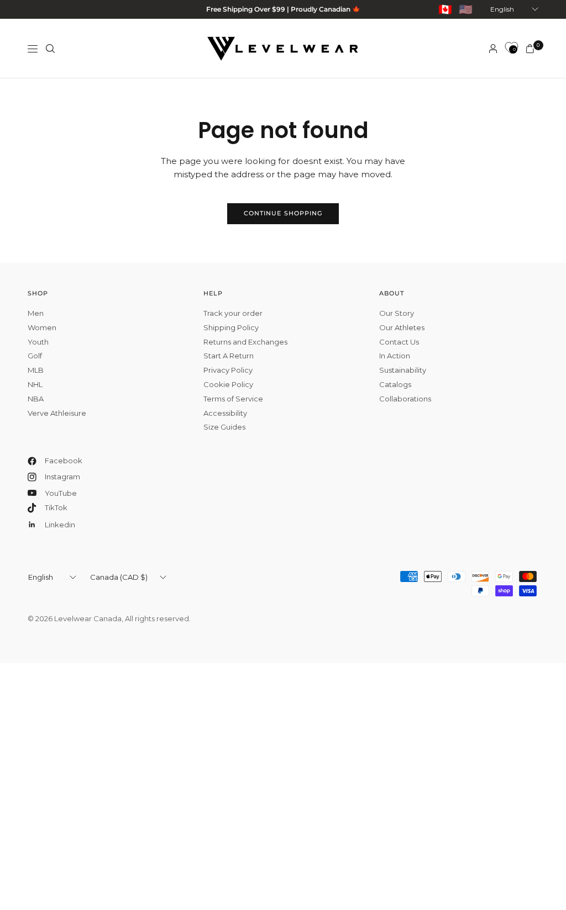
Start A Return (228, 355)
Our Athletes (401, 327)
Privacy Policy (228, 370)
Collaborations (405, 398)
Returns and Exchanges (245, 341)
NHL (35, 384)
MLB (36, 370)
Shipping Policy (231, 327)
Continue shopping (283, 213)
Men (36, 313)
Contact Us (399, 341)
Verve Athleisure (57, 413)
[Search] (50, 48)
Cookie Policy (228, 384)
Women (42, 327)
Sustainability (402, 370)
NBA (36, 398)
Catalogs (395, 384)
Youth (38, 341)
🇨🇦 (445, 9)
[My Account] (493, 48)
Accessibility (225, 413)
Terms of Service (233, 398)
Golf (35, 355)
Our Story (396, 313)
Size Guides (224, 426)
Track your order (233, 313)
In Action (394, 355)
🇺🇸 (466, 9)
